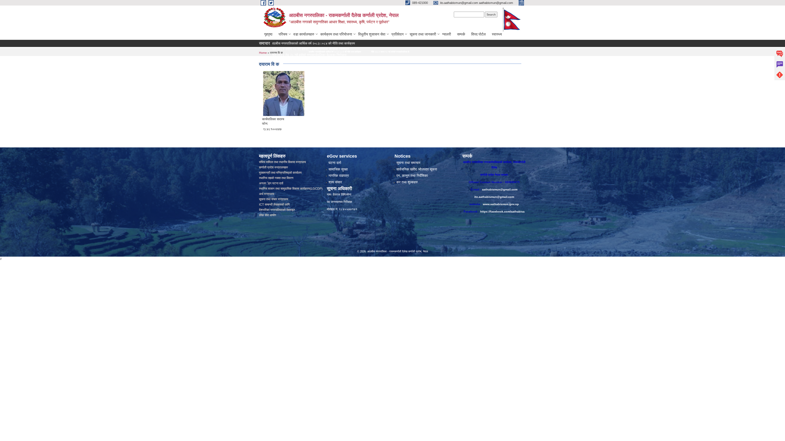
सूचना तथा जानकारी (423, 34)
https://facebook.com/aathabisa (502, 211)
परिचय (283, 34)
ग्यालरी (446, 34)
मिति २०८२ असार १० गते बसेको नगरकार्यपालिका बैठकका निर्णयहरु (305, 52)
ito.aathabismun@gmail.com (494, 196)
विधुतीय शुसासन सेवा (371, 34)
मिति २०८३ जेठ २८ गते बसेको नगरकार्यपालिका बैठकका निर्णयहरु (364, 52)
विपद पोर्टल (478, 34)
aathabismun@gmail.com (499, 189)
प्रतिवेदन (397, 34)
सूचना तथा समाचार (408, 163)
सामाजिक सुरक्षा (338, 169)
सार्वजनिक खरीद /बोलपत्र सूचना (416, 169)
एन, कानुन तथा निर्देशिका (412, 176)
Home (263, 52)
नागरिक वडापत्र (339, 176)
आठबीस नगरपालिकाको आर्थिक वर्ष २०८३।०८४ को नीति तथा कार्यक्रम (280, 43)
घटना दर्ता (335, 163)
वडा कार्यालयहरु (303, 34)
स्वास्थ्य (497, 34)
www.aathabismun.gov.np (501, 204)
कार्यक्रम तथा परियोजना (336, 34)
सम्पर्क (461, 34)
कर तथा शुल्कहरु (407, 182)
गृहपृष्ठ (268, 34)
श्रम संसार (335, 182)
